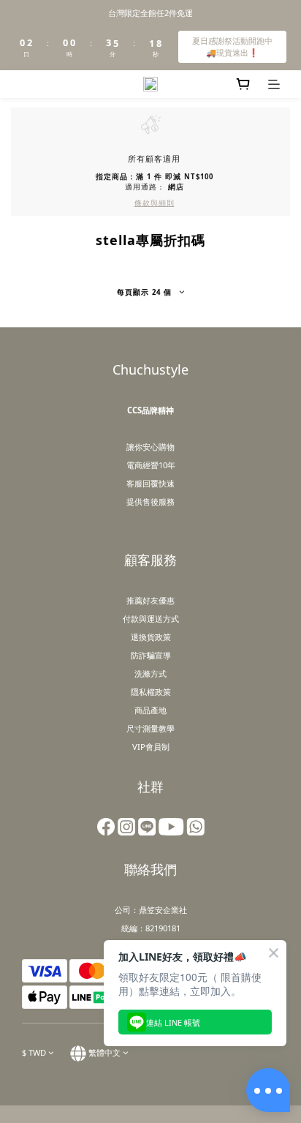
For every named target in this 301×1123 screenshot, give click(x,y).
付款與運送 (143, 618)
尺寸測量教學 (150, 728)
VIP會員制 (150, 746)
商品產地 (150, 710)
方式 (171, 618)
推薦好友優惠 (150, 600)
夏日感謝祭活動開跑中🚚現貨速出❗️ (232, 46)
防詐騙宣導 (151, 655)
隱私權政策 (151, 691)
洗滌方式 (150, 673)
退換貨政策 (151, 636)
